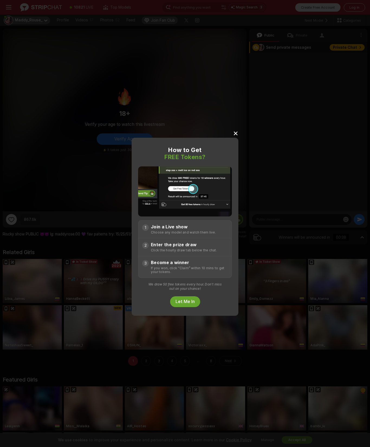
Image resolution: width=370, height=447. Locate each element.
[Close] (236, 133)
